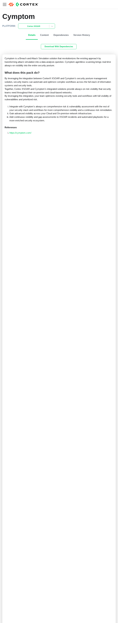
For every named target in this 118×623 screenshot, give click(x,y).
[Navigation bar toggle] (4, 4)
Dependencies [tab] (61, 35)
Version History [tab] (81, 35)
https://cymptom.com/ (20, 132)
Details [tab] (31, 35)
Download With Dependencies (59, 46)
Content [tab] (44, 35)
